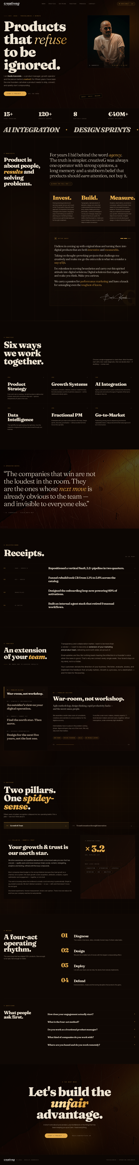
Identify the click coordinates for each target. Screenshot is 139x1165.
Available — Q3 (127, 3)
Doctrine (62, 4)
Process (83, 4)
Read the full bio (62, 183)
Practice (52, 4)
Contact (92, 4)
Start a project (15, 93)
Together (72, 4)
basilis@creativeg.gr (81, 1135)
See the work (33, 93)
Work (44, 4)
